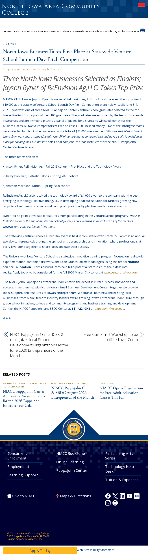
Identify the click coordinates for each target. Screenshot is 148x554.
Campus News (11, 69)
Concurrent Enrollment (17, 456)
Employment (18, 466)
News (17, 31)
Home (7, 31)
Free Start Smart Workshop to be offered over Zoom (111, 337)
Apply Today (40, 550)
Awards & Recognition (17, 383)
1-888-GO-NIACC (16, 539)
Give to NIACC (23, 496)
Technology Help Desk (119, 469)
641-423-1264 (35, 539)
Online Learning (70, 462)
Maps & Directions (75, 496)
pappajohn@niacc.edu (109, 309)
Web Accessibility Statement (95, 550)
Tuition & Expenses (121, 479)
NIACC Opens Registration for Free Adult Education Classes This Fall (121, 393)
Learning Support (22, 475)
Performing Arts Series (119, 456)
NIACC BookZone (70, 453)
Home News (28, 69)
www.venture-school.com (121, 272)
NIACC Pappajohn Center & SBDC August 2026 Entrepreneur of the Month (72, 393)
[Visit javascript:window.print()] (142, 31)
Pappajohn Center (48, 69)
